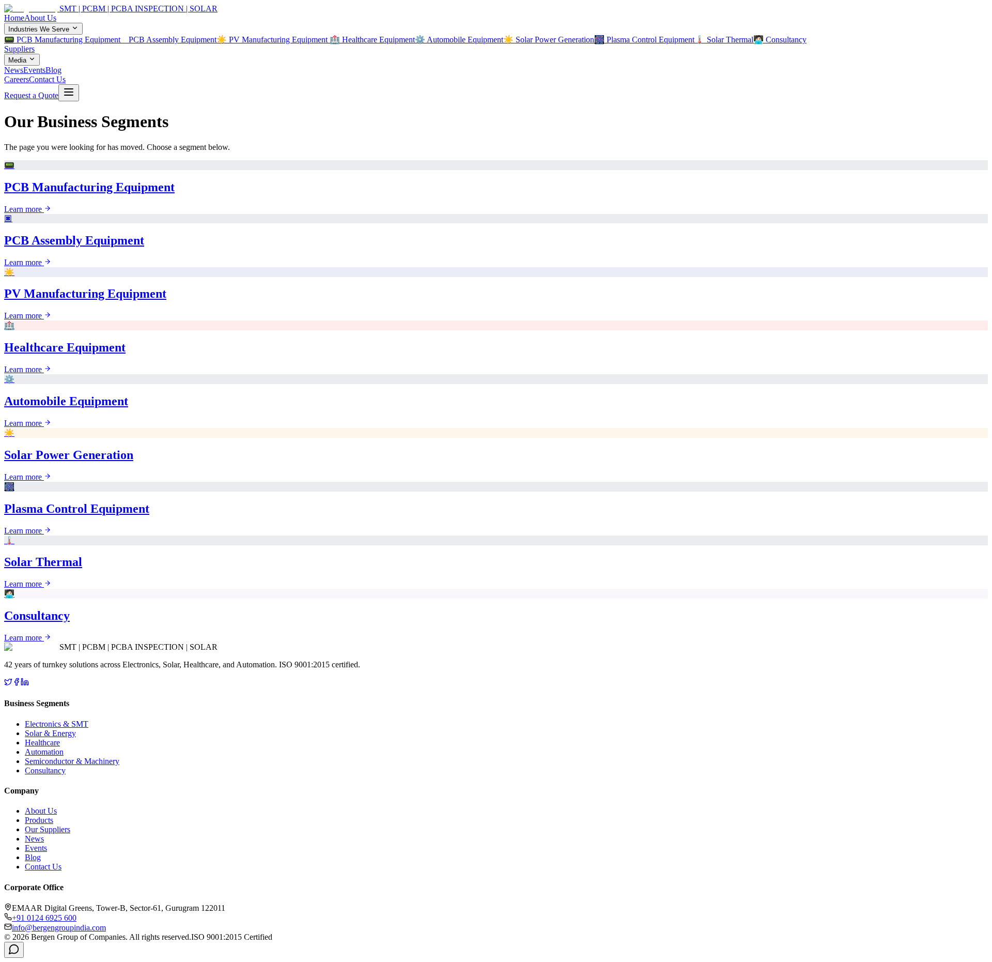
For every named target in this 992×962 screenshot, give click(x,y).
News (13, 70)
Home (14, 17)
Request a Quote (31, 95)
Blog (53, 70)
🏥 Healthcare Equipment (372, 39)
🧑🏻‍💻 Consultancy (780, 39)
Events (34, 70)
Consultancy (45, 770)
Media (17, 60)
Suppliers (19, 48)
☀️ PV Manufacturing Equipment (273, 39)
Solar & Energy (50, 733)
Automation (44, 751)
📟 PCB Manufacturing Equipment (65, 39)
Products (39, 820)
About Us (40, 17)
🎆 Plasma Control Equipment (644, 39)
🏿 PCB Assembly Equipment (171, 39)
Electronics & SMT (56, 724)
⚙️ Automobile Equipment (459, 39)
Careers (16, 79)
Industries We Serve (38, 29)
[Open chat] (14, 950)
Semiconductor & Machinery (72, 761)
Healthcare (42, 742)
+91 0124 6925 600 (44, 917)
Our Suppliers (47, 829)
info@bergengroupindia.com (59, 927)
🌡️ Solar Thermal (723, 39)
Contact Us (47, 79)
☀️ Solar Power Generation (548, 39)
